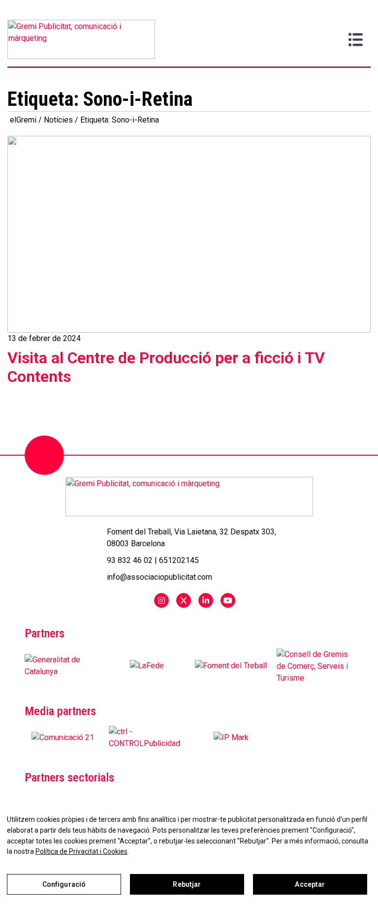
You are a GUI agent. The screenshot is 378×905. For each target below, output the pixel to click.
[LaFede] (147, 666)
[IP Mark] (231, 738)
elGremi (23, 120)
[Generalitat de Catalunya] (63, 666)
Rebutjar (187, 884)
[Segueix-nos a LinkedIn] (205, 600)
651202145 (179, 560)
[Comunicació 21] (63, 738)
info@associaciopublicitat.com (159, 577)
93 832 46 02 (130, 560)
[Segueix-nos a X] (183, 600)
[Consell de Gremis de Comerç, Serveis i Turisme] (315, 666)
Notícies (58, 120)
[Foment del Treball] (231, 666)
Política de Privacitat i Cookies (81, 851)
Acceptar (310, 884)
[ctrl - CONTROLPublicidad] (147, 737)
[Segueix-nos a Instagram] (161, 600)
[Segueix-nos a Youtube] (227, 600)
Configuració (64, 884)
